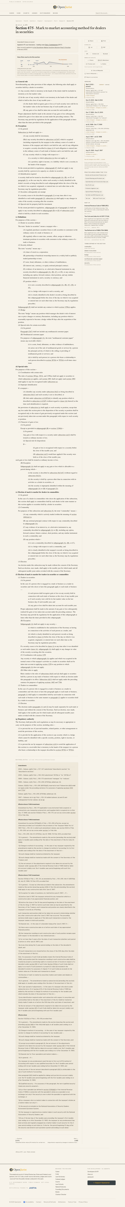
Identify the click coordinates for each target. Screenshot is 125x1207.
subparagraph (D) (48, 210)
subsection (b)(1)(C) (57, 473)
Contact (38, 1202)
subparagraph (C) (51, 168)
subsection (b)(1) (29, 394)
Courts (26, 13)
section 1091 (46, 379)
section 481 (33, 866)
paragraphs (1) (38, 707)
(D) (72, 285)
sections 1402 (50, 682)
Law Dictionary (60, 1176)
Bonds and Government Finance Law (96, 175)
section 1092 (70, 379)
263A (41, 376)
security (87, 263)
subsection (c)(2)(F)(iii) (42, 398)
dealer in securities (90, 250)
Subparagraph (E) (24, 307)
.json (24, 1152)
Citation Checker (60, 1194)
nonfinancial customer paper (93, 259)
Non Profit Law (90, 185)
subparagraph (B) (42, 428)
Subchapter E (48, 21)
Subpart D (62, 21)
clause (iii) (64, 401)
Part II (55, 21)
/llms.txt (90, 1174)
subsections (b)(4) (47, 673)
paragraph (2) (40, 198)
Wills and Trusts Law (99, 198)
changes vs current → (102, 107)
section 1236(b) (56, 428)
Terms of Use (72, 1202)
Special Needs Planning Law (94, 191)
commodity (87, 246)
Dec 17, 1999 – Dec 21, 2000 (94, 112)
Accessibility (28, 1202)
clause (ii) (34, 649)
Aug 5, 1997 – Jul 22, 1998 (94, 137)
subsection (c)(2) (68, 210)
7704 (60, 682)
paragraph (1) (23, 180)
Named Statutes (60, 1187)
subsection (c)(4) (51, 744)
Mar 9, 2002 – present (90, 85)
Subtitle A (33, 21)
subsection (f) (48, 511)
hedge (86, 255)
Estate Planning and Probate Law (95, 178)
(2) (47, 707)
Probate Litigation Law (92, 188)
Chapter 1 (40, 21)
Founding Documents (62, 1189)
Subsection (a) (23, 132)
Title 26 (26, 21)
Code (19, 13)
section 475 (38, 989)
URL (87, 53)
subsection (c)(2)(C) (53, 139)
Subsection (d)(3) (46, 679)
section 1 (46, 830)
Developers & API (93, 1171)
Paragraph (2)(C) (27, 331)
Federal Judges (60, 1179)
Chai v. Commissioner (51, 45)
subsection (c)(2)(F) (39, 401)
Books (55, 13)
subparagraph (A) (57, 177)
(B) (65, 177)
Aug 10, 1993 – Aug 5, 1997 (94, 150)
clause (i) (50, 148)
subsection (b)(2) (52, 391)
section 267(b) (51, 360)
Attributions (62, 1202)
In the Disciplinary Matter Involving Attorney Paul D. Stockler (52, 47)
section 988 (29, 1024)
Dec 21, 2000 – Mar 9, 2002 (94, 100)
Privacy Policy (83, 1202)
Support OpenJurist (102, 1183)
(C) (56, 272)
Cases (11, 13)
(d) (58, 673)
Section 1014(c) (53, 964)
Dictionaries (45, 13)
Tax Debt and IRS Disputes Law (94, 195)
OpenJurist (19, 21)
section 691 (33, 964)
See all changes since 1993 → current (94, 159)
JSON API (91, 1177)
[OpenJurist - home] (62, 7)
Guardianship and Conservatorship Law (97, 181)
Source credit (90, 97)
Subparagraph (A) (27, 466)
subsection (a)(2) (64, 435)
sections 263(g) (32, 376)
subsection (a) (49, 158)
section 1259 (41, 655)
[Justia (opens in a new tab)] (33, 1188)
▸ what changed (90, 95)
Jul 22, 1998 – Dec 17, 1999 (94, 124)
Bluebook (105, 53)
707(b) (61, 360)
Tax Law (88, 198)
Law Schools (59, 1184)
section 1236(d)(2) (50, 1089)
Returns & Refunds (50, 1202)
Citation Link (95, 53)
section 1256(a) (64, 307)
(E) (58, 210)
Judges (34, 13)
